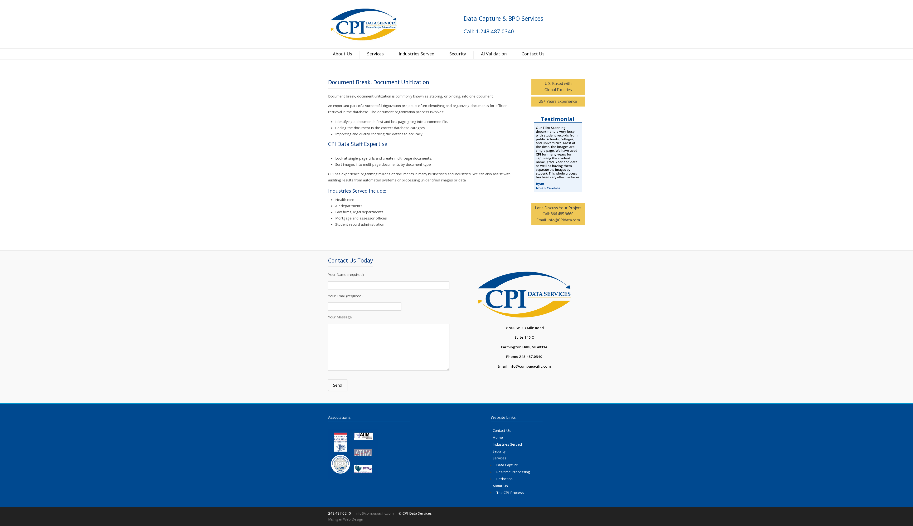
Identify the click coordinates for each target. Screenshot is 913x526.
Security (457, 54)
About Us (342, 54)
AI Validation (494, 54)
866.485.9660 (562, 213)
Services (375, 54)
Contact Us (533, 54)
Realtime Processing (513, 471)
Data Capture (507, 465)
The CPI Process (510, 492)
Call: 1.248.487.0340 (489, 31)
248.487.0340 (530, 356)
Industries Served (416, 54)
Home (498, 437)
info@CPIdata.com (564, 220)
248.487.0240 (339, 513)
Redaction (504, 478)
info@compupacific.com (530, 366)
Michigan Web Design (345, 519)
